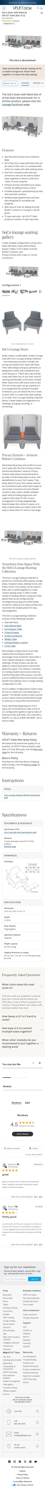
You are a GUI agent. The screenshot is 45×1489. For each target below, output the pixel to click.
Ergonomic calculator (31, 1376)
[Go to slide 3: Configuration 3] (24, 292)
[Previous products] (33, 1063)
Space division (8, 1324)
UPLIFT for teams (30, 1295)
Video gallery (8, 1384)
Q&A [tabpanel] (27, 1102)
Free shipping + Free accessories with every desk (22, 3)
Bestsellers (7, 1295)
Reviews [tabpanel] (16, 1102)
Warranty (26, 1340)
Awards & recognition (11, 1381)
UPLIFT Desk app (29, 1379)
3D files (26, 1382)
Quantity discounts (30, 1301)
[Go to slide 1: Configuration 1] (6, 292)
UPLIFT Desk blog (10, 1372)
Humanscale (8, 1346)
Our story (6, 1357)
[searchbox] (14, 1148)
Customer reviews (10, 1387)
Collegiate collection (11, 1343)
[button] (35, 1197)
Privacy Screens (11, 632)
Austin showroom (30, 1314)
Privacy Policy (22, 1474)
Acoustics (7, 1327)
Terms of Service (22, 1478)
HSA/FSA (26, 1346)
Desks (5, 1301)
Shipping (26, 1333)
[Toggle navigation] (4, 8)
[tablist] (22, 83)
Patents (22, 1471)
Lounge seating (9, 1321)
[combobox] (34, 1155)
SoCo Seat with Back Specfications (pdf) (20, 832)
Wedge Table (10, 639)
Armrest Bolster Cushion (16, 642)
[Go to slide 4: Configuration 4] (33, 292)
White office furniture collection (11, 1338)
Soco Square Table (13, 629)
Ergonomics (7, 1363)
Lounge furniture (12, 104)
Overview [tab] (25, 83)
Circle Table (10, 646)
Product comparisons (31, 1369)
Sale (4, 1334)
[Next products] (39, 1063)
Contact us (27, 1330)
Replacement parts (30, 1366)
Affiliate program (9, 1391)
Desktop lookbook (30, 1372)
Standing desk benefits (12, 1360)
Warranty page (10, 846)
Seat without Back (12, 625)
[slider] (15, 1077)
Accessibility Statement (22, 1481)
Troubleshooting (29, 1360)
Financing (26, 1343)
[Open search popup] (38, 8)
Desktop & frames (10, 1308)
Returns (26, 1337)
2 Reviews (15, 21)
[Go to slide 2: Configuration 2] (15, 292)
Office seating (8, 1317)
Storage (6, 1314)
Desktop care (28, 1363)
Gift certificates (9, 1330)
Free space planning (31, 1298)
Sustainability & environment (9, 1367)
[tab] (10, 83)
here (6, 159)
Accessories (7, 1311)
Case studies (28, 1304)
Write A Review (22, 1134)
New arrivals (8, 1298)
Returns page (30, 764)
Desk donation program (9, 1376)
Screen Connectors (13, 635)
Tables (5, 1304)
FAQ (24, 1327)
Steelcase (7, 1349)
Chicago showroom (31, 1318)
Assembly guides (29, 1356)
